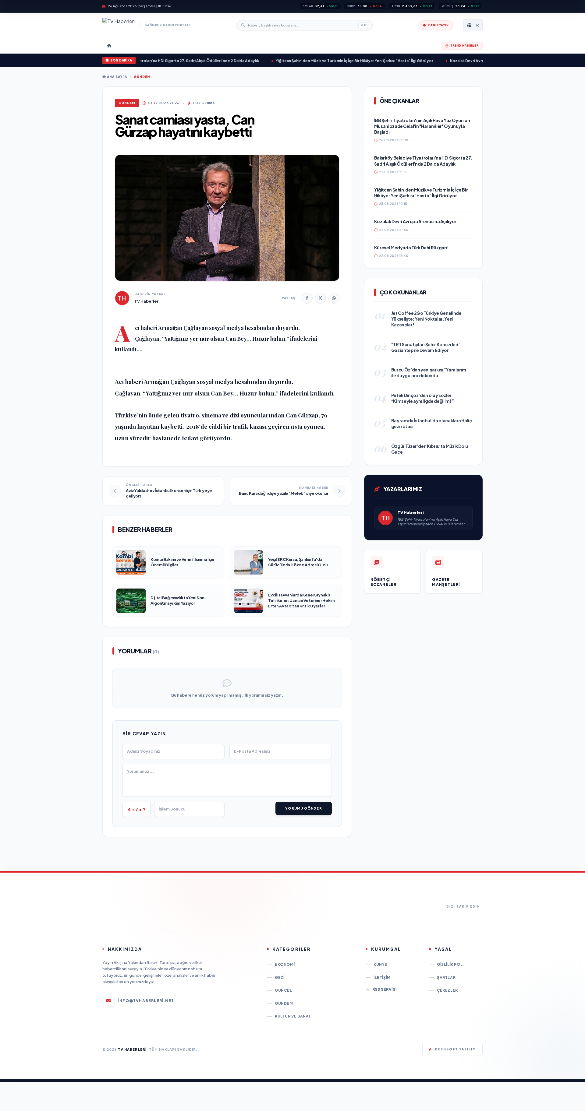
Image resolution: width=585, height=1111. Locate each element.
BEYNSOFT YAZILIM (455, 1049)
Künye (380, 964)
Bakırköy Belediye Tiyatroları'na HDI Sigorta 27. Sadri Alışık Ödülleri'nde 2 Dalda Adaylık (148, 60)
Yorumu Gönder (303, 808)
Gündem (142, 77)
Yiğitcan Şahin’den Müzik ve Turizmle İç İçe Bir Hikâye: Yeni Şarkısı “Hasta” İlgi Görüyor (325, 60)
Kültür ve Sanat (293, 1016)
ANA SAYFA (116, 77)
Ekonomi (285, 964)
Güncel (283, 990)
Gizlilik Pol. (450, 964)
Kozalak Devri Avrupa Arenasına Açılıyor (457, 60)
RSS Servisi (384, 989)
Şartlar (446, 977)
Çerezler (447, 990)
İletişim (382, 977)
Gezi (279, 977)
